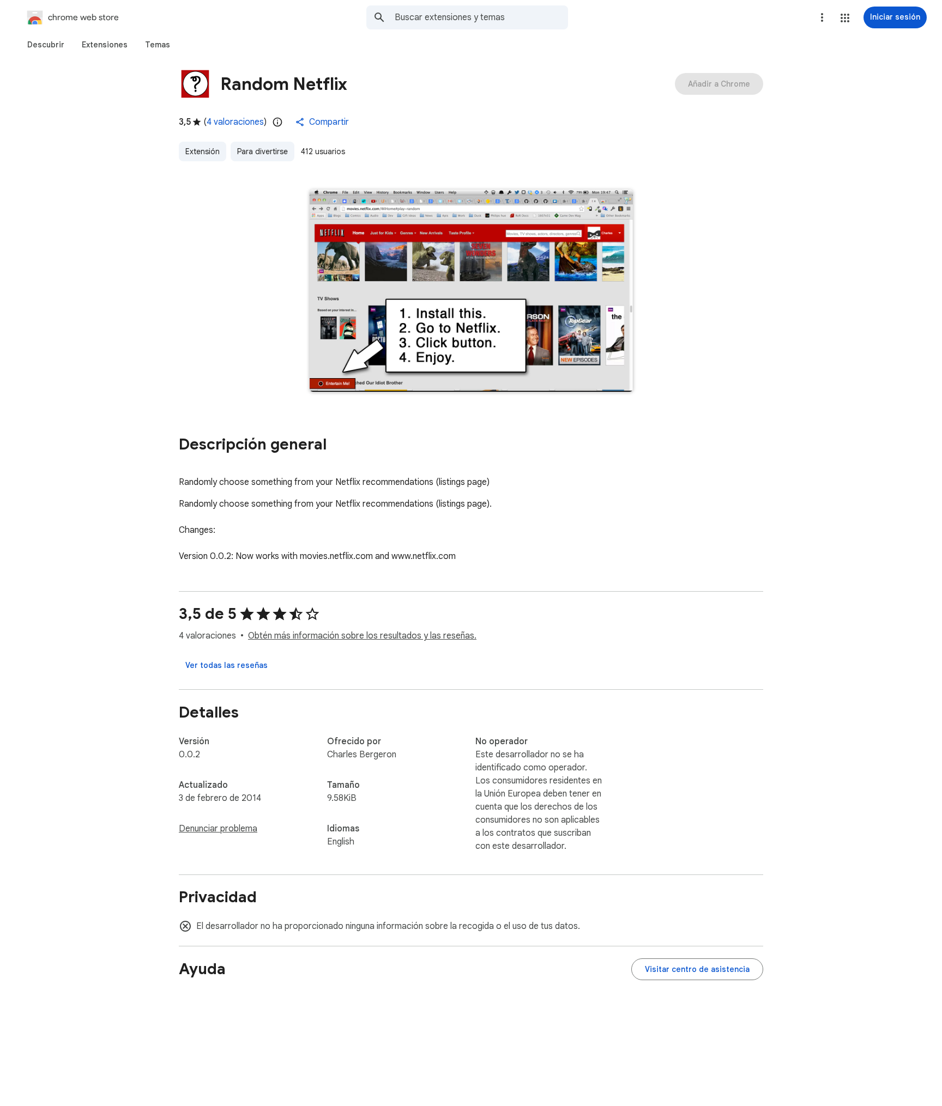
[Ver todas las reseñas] (226, 665)
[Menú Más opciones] (822, 17)
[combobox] (481, 17)
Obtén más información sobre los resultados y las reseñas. (362, 635)
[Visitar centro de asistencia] (697, 969)
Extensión (202, 151)
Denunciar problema (218, 828)
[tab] (46, 44)
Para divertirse (262, 151)
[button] (845, 18)
